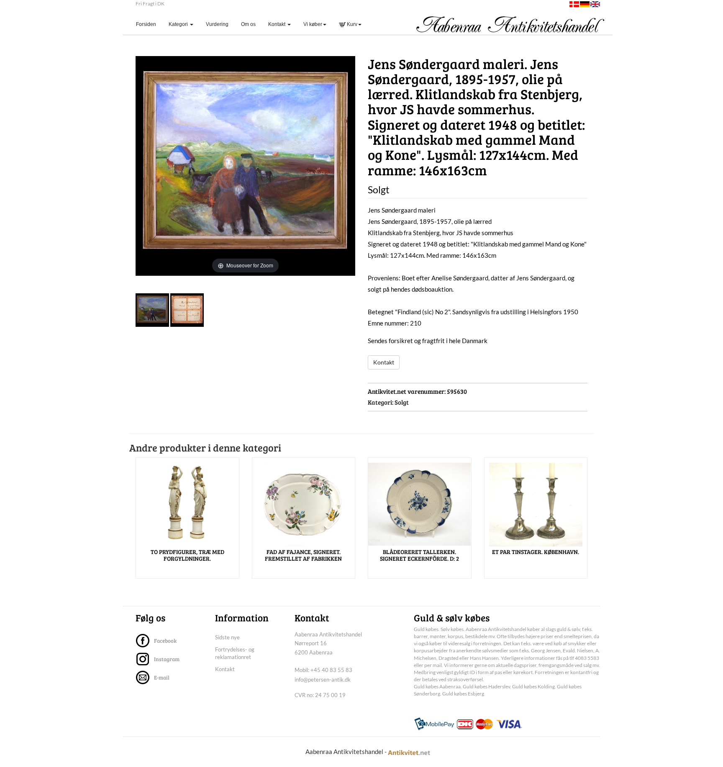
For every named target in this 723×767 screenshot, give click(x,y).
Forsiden (149, 24)
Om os (248, 24)
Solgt (402, 402)
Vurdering (217, 24)
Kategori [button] (179, 24)
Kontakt (383, 362)
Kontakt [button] (277, 24)
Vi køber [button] (312, 24)
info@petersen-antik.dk (323, 679)
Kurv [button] (351, 24)
